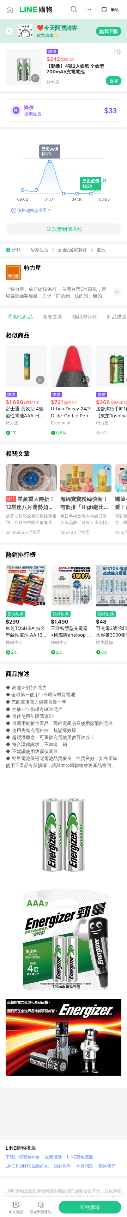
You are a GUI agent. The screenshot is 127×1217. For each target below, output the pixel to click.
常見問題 (84, 1166)
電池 (100, 250)
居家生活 (39, 250)
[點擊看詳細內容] (26, 366)
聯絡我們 (106, 1166)
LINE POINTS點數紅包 (27, 1166)
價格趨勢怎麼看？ (34, 210)
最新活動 (53, 1156)
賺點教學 (62, 1166)
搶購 (113, 80)
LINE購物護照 (80, 1156)
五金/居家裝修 (72, 250)
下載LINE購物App (23, 1156)
